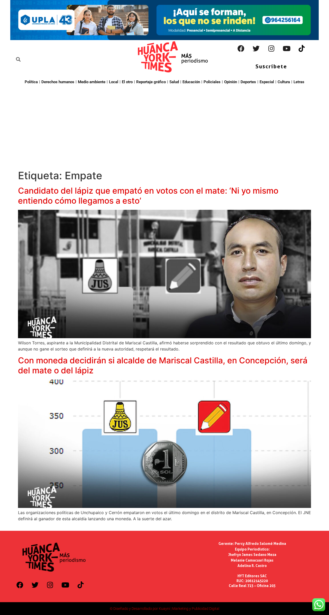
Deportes (248, 82)
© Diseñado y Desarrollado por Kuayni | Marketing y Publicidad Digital (164, 609)
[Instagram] (271, 48)
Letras (299, 82)
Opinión (230, 82)
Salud (174, 82)
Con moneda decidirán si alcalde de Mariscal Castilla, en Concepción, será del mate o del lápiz (162, 365)
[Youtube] (287, 48)
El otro (127, 82)
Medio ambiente (91, 82)
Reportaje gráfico (151, 82)
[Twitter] (256, 48)
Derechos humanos (57, 82)
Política (31, 82)
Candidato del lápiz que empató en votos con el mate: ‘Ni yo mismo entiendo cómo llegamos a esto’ (148, 195)
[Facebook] (241, 48)
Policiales (212, 82)
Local (113, 82)
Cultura (284, 82)
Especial (267, 82)
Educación (191, 82)
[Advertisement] (164, 126)
